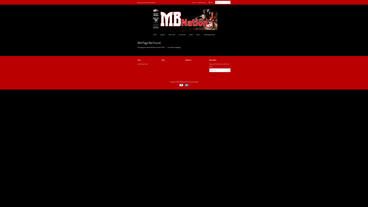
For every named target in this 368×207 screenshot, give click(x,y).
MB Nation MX (183, 82)
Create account (202, 2)
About (198, 35)
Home (155, 35)
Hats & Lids (172, 35)
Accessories (182, 35)
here (166, 47)
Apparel (162, 35)
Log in (193, 2)
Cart (212, 2)
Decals (191, 35)
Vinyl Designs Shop (209, 35)
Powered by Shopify (193, 82)
